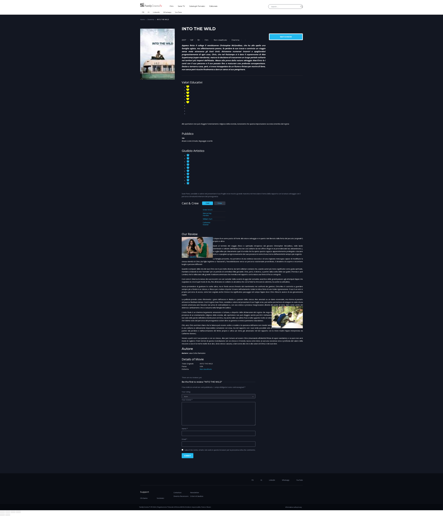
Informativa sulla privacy (293, 507)
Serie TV (181, 6)
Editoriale (213, 6)
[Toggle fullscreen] (13, 512)
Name (185, 428)
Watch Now (286, 37)
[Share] (7, 512)
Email (184, 439)
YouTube (178, 12)
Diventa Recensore (181, 496)
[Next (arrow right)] (7, 514)
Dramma (150, 19)
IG (149, 12)
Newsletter (194, 492)
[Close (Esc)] (2, 512)
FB (143, 12)
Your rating (186, 392)
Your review (187, 400)
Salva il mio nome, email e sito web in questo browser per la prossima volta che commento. (220, 450)
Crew (220, 203)
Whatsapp (167, 12)
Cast (207, 203)
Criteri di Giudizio (196, 496)
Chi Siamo (144, 498)
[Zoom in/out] (18, 512)
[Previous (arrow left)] (2, 514)
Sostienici (160, 498)
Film (171, 6)
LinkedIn (156, 12)
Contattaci (177, 492)
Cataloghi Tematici (197, 6)
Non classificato (220, 40)
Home (142, 19)
